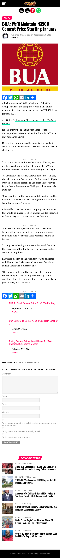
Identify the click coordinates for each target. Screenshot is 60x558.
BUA (21, 363)
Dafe (15, 37)
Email (5, 404)
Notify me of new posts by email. (16, 437)
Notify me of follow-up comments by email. (21, 431)
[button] (4, 3)
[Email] (21, 99)
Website (5, 412)
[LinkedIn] (27, 99)
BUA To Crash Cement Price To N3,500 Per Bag (32, 303)
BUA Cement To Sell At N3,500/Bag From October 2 (33, 322)
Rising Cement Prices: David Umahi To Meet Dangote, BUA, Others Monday (30, 342)
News (15, 312)
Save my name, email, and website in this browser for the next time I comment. (29, 424)
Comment (7, 374)
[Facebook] (5, 99)
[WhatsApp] (16, 99)
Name (5, 396)
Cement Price (32, 363)
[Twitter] (10, 99)
